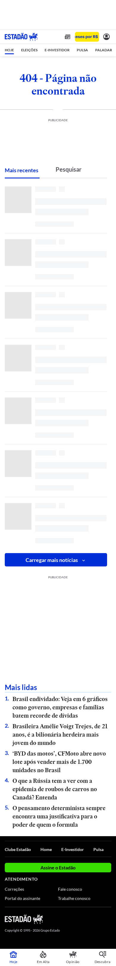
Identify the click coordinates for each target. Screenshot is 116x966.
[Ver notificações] (106, 37)
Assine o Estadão (58, 867)
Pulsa (98, 849)
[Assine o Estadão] (87, 37)
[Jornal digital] (67, 37)
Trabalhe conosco (74, 898)
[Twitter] (87, 918)
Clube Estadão (18, 849)
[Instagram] (98, 918)
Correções (14, 889)
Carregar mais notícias (52, 560)
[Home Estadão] (21, 36)
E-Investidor (72, 849)
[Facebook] (76, 918)
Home (46, 849)
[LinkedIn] (108, 918)
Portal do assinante (22, 898)
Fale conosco (70, 889)
